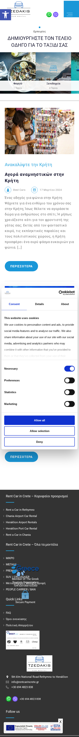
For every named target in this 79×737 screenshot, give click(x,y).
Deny (39, 441)
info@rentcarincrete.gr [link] (25, 682)
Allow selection (39, 431)
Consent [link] (14, 303)
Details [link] (39, 303)
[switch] (69, 380)
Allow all (39, 420)
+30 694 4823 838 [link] (22, 687)
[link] (5, 14)
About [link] (65, 303)
